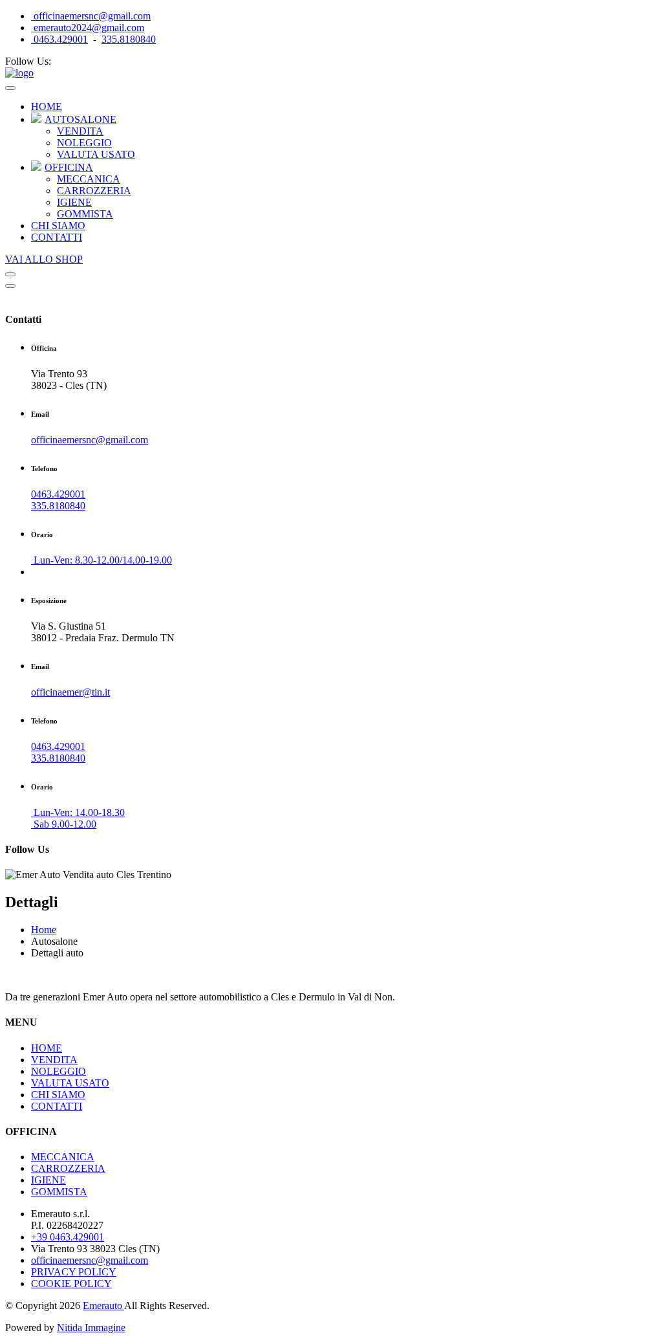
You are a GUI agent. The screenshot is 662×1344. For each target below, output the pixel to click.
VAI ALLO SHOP (44, 259)
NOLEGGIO (84, 142)
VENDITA (80, 131)
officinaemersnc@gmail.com (91, 15)
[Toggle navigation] (10, 88)
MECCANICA (88, 178)
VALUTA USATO (96, 154)
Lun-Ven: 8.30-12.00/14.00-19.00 (101, 560)
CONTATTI (56, 237)
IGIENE (74, 202)
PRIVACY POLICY (73, 1271)
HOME (46, 106)
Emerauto (103, 1305)
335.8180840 (128, 39)
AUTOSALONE (80, 119)
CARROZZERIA (94, 190)
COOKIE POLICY (71, 1283)
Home (43, 929)
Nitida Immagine (91, 1327)
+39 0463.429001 (67, 1236)
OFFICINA (69, 167)
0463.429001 (59, 39)
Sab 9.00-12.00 (63, 824)
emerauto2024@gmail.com (87, 27)
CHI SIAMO (58, 225)
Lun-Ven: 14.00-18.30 (78, 812)
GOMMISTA (85, 213)
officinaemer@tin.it (70, 692)
